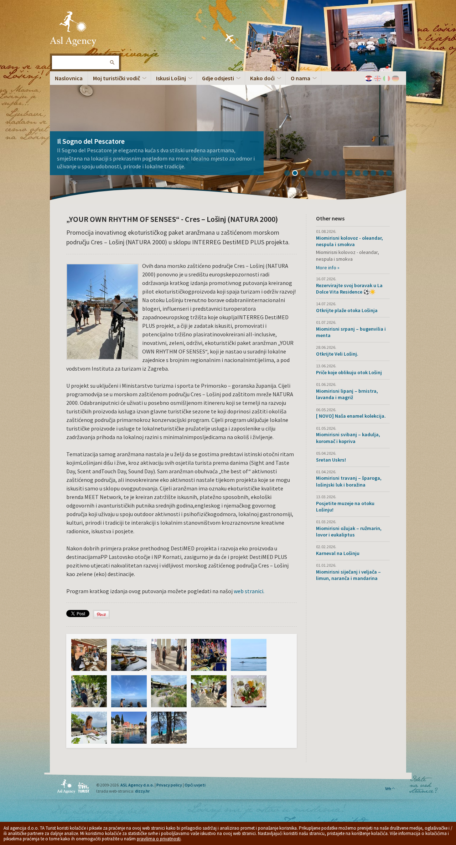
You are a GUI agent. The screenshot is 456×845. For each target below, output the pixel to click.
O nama (300, 78)
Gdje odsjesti (218, 78)
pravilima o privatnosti (159, 839)
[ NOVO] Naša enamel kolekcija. (351, 416)
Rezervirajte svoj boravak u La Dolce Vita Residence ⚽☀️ (349, 288)
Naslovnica (69, 78)
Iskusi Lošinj (171, 78)
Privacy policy (169, 785)
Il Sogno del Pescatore (91, 141)
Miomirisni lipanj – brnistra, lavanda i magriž (347, 394)
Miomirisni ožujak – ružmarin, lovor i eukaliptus (349, 531)
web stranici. (248, 591)
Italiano (386, 78)
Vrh (388, 788)
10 (360, 174)
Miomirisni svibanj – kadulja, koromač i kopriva (348, 437)
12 (375, 174)
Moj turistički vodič (116, 78)
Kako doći (262, 78)
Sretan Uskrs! (331, 460)
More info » (328, 267)
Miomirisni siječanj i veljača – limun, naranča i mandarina (348, 575)
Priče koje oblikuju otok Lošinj (349, 372)
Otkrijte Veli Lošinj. (337, 354)
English (377, 78)
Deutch (395, 78)
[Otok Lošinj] (89, 655)
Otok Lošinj (73, 28)
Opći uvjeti (195, 785)
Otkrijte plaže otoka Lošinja (347, 310)
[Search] (111, 62)
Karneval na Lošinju (337, 553)
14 (391, 174)
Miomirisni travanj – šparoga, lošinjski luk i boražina (349, 481)
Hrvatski (368, 78)
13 (383, 174)
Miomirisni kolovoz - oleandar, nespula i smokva (349, 241)
